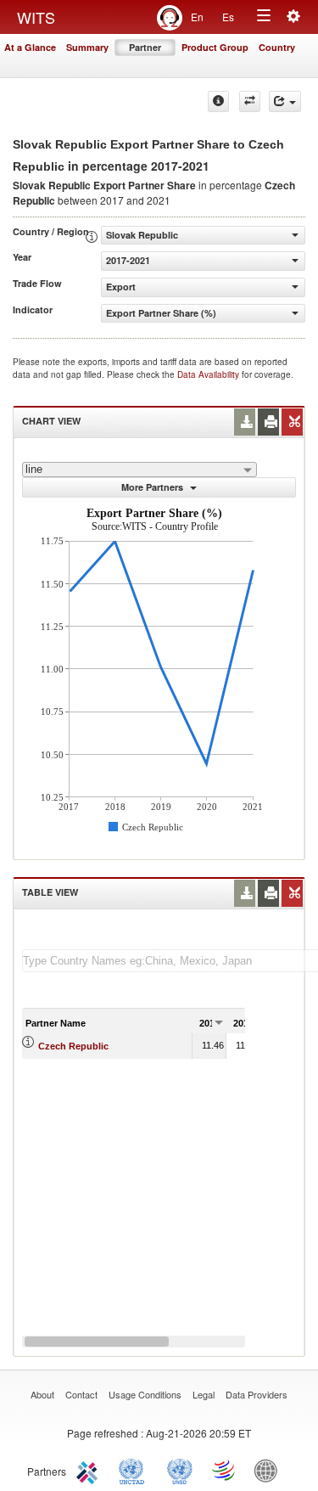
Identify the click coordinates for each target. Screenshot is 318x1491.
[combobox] (139, 469)
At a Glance (30, 47)
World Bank (270, 1470)
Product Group (214, 47)
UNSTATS (180, 1470)
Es (228, 16)
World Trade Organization (225, 1470)
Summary (87, 47)
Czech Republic (73, 1046)
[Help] (218, 101)
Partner (145, 47)
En (197, 16)
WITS (36, 17)
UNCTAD (135, 1470)
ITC (90, 1470)
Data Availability (209, 374)
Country (277, 47)
